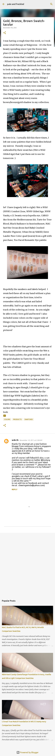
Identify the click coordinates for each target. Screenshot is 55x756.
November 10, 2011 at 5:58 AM (30, 440)
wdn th (15, 440)
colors (7, 419)
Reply (14, 489)
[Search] (51, 4)
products (17, 419)
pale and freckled (15, 4)
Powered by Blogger (29, 752)
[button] (4, 33)
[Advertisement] (27, 564)
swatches (29, 419)
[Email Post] (4, 416)
